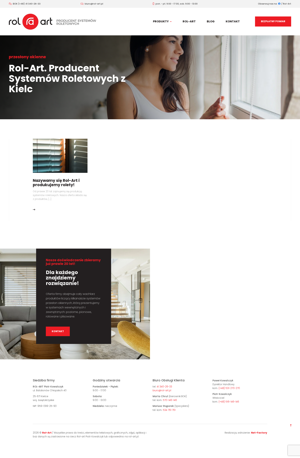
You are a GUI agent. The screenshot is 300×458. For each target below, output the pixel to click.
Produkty (161, 21)
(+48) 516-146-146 (229, 401)
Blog (211, 21)
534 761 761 (169, 410)
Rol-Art (287, 3)
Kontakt (233, 21)
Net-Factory (259, 432)
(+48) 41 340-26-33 (29, 3)
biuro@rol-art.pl (94, 3)
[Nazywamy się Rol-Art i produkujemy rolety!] (60, 156)
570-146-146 (170, 400)
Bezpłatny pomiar (273, 21)
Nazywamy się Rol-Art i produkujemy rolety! (56, 183)
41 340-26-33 (164, 386)
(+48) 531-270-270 (229, 388)
